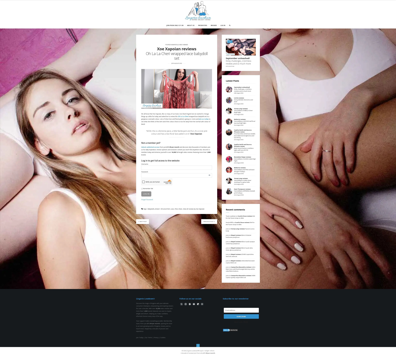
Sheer (180, 209)
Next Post (143, 221)
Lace (172, 209)
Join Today (139, 337)
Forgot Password (147, 200)
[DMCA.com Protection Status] (230, 331)
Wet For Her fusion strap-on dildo (240, 217)
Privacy (156, 337)
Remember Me (148, 189)
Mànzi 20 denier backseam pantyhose (238, 236)
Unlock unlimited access (150, 147)
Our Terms (148, 337)
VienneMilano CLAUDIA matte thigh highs (245, 159)
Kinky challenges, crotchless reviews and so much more (238, 61)
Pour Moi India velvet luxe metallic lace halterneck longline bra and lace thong (244, 133)
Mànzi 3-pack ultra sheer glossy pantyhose (239, 249)
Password (144, 172)
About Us (190, 25)
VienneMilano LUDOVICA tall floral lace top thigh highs (244, 121)
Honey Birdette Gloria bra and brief (243, 100)
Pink (176, 209)
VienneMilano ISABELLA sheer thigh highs (243, 110)
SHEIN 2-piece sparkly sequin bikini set (240, 277)
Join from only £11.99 (174, 25)
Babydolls (151, 209)
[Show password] (209, 175)
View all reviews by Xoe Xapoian (193, 209)
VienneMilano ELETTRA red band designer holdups (244, 169)
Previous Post (208, 221)
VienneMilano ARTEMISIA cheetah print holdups (244, 191)
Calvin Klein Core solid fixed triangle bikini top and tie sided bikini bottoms (240, 269)
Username (144, 164)
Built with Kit (241, 322)
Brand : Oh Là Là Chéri (162, 209)
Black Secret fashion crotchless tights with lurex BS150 (244, 147)
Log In (222, 25)
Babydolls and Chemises (180, 45)
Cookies (163, 337)
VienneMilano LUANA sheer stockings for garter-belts (242, 180)
